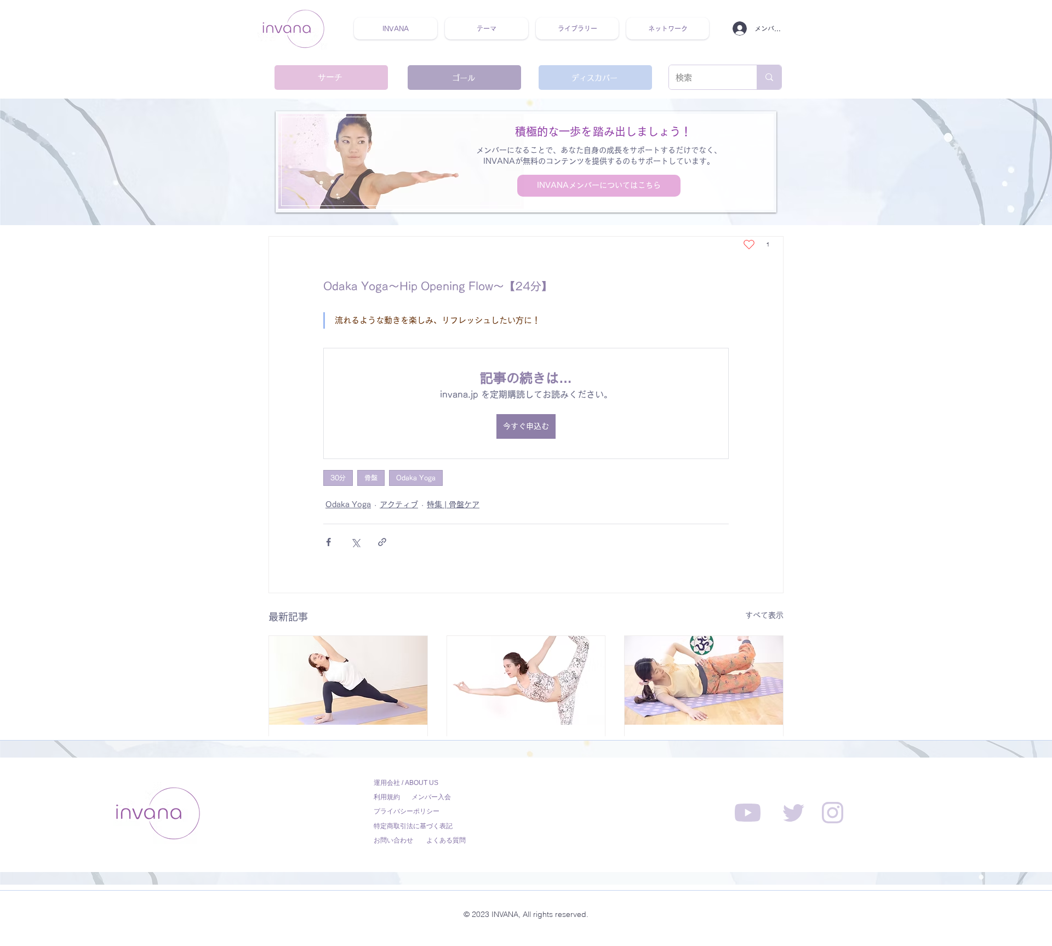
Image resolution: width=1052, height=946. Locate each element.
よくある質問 (446, 840)
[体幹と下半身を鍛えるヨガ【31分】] (526, 680)
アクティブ (399, 504)
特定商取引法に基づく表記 (413, 826)
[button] (486, 28)
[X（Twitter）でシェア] (355, 542)
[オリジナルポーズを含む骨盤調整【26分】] (704, 680)
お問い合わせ (393, 840)
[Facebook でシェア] (328, 542)
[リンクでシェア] (382, 542)
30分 (338, 477)
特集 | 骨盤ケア (453, 504)
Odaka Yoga (416, 477)
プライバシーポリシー (406, 811)
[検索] (769, 77)
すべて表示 (764, 615)
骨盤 (371, 477)
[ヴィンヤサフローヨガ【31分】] (348, 680)
